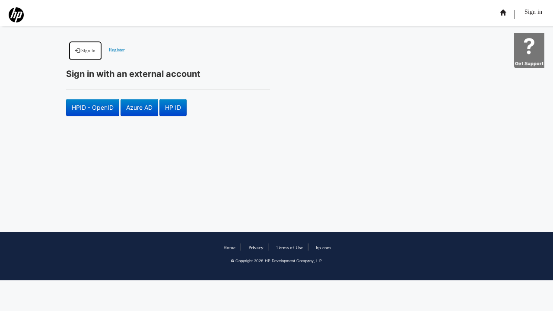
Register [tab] (117, 50)
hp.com (323, 247)
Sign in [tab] (87, 50)
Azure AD (139, 107)
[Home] (502, 12)
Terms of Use (289, 247)
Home (229, 247)
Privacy (256, 247)
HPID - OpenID (93, 107)
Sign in (533, 12)
